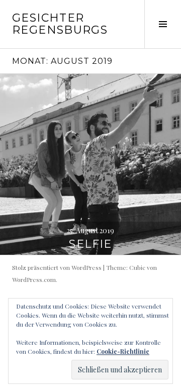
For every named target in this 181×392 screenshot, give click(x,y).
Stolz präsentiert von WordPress (57, 267)
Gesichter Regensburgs (60, 24)
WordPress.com (34, 279)
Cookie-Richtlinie (123, 351)
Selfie (90, 244)
